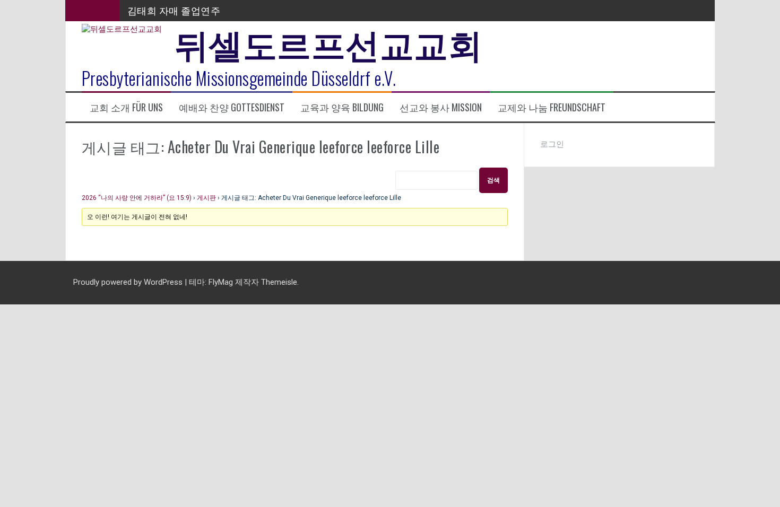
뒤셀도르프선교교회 (329, 42)
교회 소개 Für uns (126, 107)
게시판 (206, 198)
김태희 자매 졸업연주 (174, 10)
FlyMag (221, 282)
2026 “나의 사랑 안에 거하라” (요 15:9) (137, 198)
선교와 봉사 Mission (441, 107)
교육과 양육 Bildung (342, 107)
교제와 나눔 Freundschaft (551, 107)
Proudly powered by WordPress (129, 282)
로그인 (552, 144)
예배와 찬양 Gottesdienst (231, 107)
